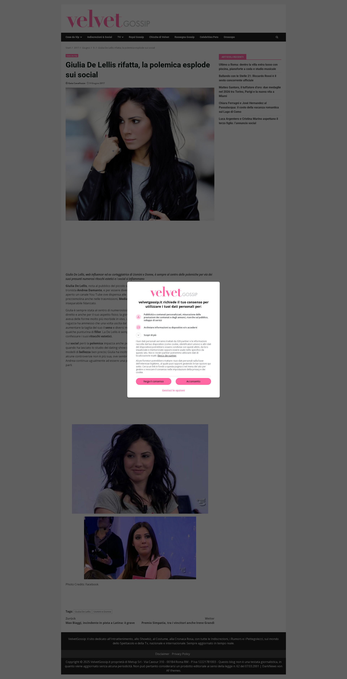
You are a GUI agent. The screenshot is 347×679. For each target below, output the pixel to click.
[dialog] (173, 339)
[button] (173, 335)
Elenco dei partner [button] (167, 355)
